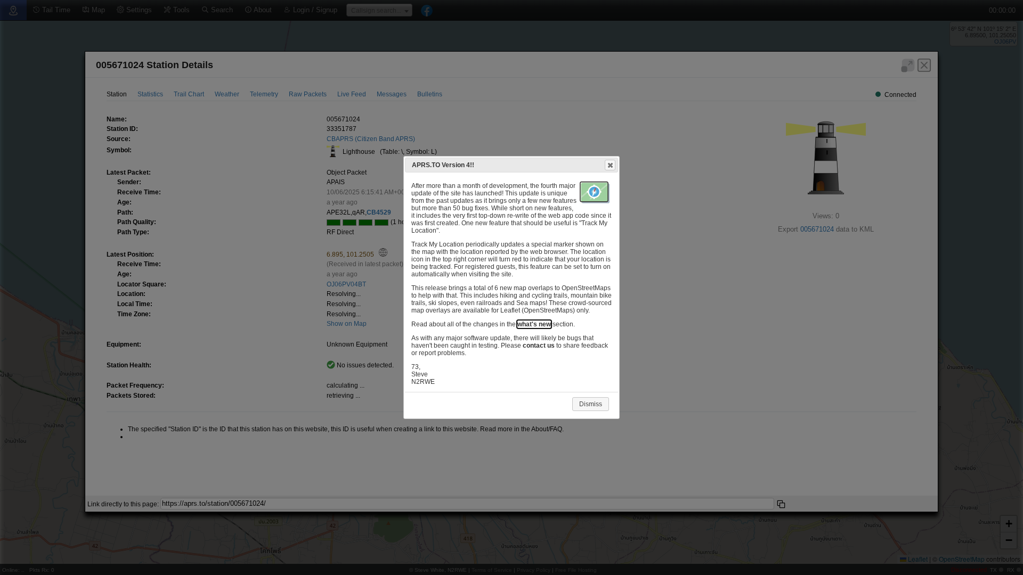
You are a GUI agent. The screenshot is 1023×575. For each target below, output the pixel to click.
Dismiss (590, 404)
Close (610, 165)
